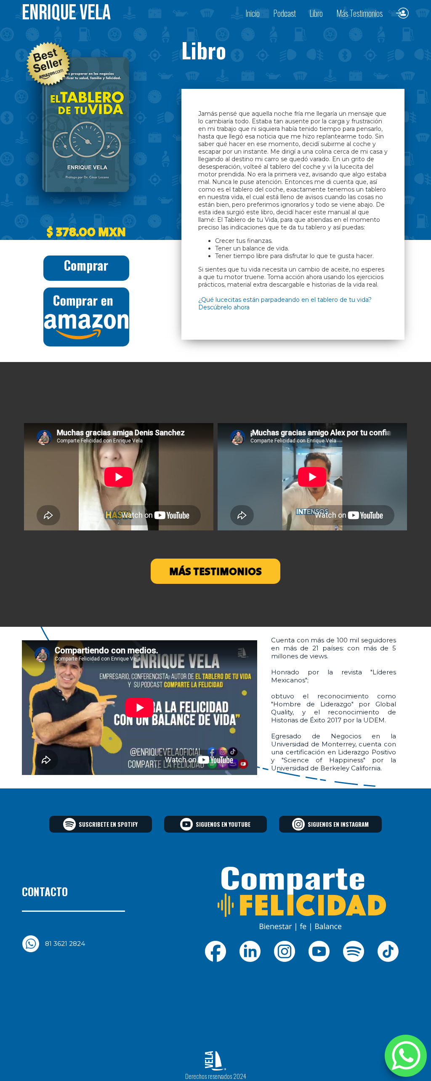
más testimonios (215, 571)
